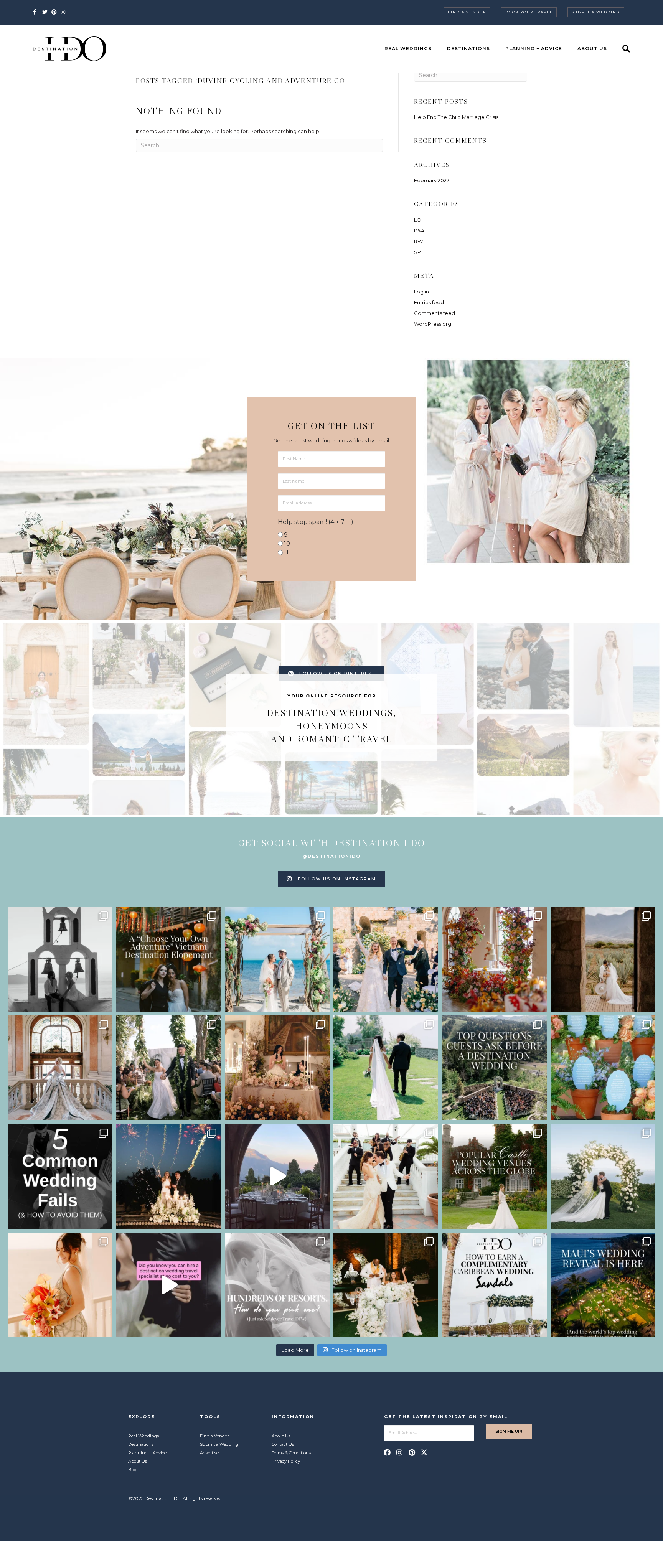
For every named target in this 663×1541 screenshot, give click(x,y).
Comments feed (434, 313)
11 (286, 552)
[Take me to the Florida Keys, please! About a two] (277, 959)
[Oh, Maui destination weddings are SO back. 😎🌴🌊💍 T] (603, 1285)
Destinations (468, 48)
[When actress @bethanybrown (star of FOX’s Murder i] (168, 959)
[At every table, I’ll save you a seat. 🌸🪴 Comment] (603, 1067)
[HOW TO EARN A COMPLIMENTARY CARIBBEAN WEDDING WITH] (494, 1285)
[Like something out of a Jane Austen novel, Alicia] (277, 1067)
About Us (592, 48)
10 (287, 543)
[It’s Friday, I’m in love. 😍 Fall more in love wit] (385, 1176)
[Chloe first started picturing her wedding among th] (385, 1067)
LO (417, 220)
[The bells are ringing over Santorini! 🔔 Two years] (60, 959)
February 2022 (431, 180)
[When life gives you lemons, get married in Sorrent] (385, 959)
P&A (419, 230)
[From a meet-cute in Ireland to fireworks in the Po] (168, 1176)
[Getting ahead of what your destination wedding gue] (494, 1067)
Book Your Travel (528, 12)
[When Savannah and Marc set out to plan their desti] (603, 959)
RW (418, 241)
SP (417, 252)
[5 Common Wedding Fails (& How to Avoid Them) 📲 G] (60, 1176)
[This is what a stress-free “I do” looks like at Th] (168, 1285)
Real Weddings (408, 48)
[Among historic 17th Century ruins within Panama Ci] (385, 1285)
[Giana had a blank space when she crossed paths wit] (603, 1176)
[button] (387, 1452)
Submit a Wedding (596, 12)
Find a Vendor (467, 12)
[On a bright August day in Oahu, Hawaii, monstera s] (168, 1067)
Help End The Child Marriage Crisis (456, 117)
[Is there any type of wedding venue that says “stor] (494, 1176)
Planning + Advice (533, 48)
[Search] (622, 49)
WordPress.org (432, 324)
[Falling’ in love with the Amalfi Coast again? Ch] (277, 1176)
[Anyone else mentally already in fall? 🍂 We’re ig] (494, 959)
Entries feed (429, 302)
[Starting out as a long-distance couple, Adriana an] (60, 1285)
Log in (421, 291)
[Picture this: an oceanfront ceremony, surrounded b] (277, 1285)
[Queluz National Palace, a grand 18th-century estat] (60, 1067)
